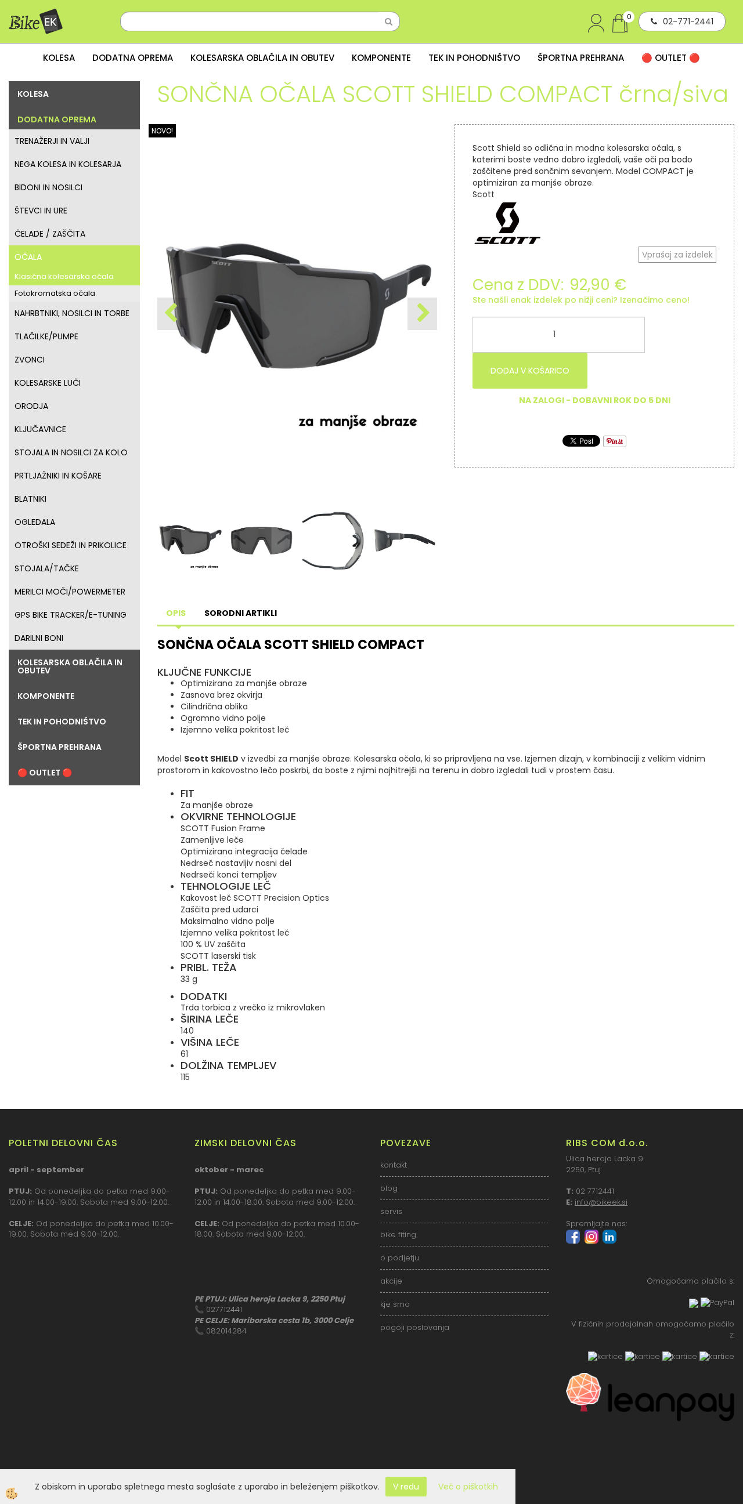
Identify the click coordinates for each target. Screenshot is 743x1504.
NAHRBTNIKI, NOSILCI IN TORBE (72, 313)
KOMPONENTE (381, 58)
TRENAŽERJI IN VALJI (52, 141)
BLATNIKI (30, 499)
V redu (406, 1486)
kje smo (395, 1304)
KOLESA (59, 58)
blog (389, 1188)
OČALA (28, 257)
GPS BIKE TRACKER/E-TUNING (71, 615)
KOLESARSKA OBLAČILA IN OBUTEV (262, 58)
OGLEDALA (35, 522)
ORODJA (31, 406)
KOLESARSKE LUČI (48, 383)
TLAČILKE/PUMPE (46, 336)
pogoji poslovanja (414, 1327)
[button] (422, 314)
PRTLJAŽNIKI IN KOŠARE (58, 475)
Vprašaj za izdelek (677, 254)
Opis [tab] (176, 613)
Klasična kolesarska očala (64, 276)
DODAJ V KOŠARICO (529, 370)
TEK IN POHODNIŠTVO (474, 58)
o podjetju (399, 1257)
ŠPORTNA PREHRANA (581, 58)
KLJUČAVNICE (40, 429)
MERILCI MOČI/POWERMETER (70, 591)
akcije (391, 1280)
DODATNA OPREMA (132, 58)
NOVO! (162, 131)
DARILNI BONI (39, 638)
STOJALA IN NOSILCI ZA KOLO (71, 452)
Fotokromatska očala (55, 293)
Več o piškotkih (468, 1486)
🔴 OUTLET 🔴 (670, 58)
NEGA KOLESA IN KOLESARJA (68, 164)
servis (391, 1211)
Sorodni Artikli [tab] (240, 613)
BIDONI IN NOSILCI (48, 187)
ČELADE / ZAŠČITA (50, 234)
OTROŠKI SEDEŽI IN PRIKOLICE (71, 545)
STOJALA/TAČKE (47, 568)
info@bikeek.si (601, 1202)
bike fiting (398, 1234)
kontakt (393, 1164)
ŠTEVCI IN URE (41, 210)
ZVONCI (30, 359)
